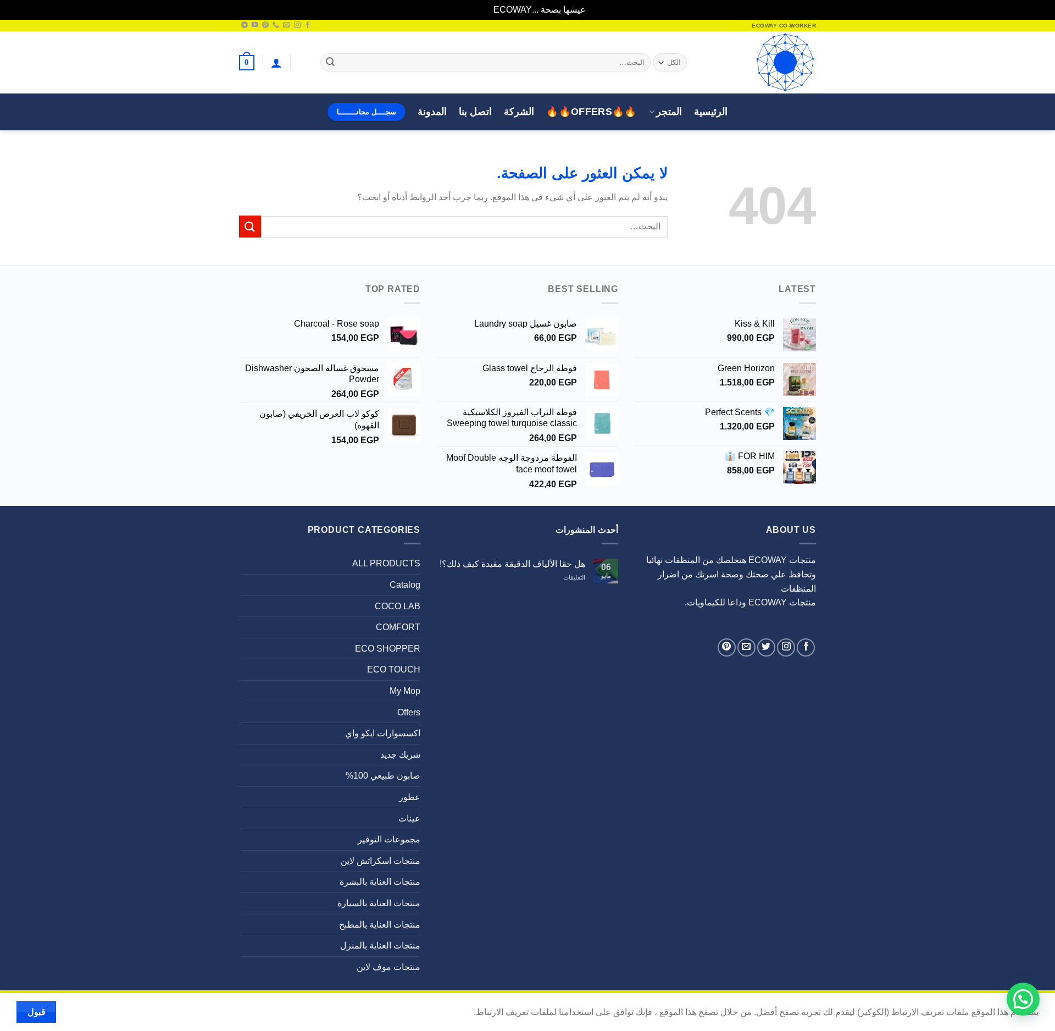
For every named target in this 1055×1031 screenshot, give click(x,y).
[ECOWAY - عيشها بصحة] (761, 62)
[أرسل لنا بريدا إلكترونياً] (286, 25)
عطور (409, 797)
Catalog (405, 584)
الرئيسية (711, 111)
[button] (276, 63)
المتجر (669, 111)
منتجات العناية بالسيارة (378, 903)
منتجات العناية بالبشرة (380, 881)
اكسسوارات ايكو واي (382, 733)
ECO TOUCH (393, 669)
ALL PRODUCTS (386, 563)
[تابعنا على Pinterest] (265, 25)
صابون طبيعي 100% (383, 775)
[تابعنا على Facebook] (307, 25)
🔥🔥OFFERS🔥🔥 (591, 111)
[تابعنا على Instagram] (297, 25)
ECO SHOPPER (387, 648)
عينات (409, 818)
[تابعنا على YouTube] (255, 25)
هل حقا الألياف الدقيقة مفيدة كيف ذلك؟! (512, 564)
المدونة (432, 111)
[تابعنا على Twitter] (766, 647)
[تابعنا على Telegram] (244, 25)
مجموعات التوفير (389, 839)
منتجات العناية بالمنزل (380, 945)
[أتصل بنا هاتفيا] (276, 25)
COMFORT (398, 627)
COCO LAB (397, 606)
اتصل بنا (475, 111)
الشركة (519, 111)
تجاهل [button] (480, 9)
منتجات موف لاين (388, 967)
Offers (408, 712)
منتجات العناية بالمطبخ (379, 924)
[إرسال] (330, 62)
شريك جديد (400, 754)
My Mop (405, 691)
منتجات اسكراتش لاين (380, 860)
